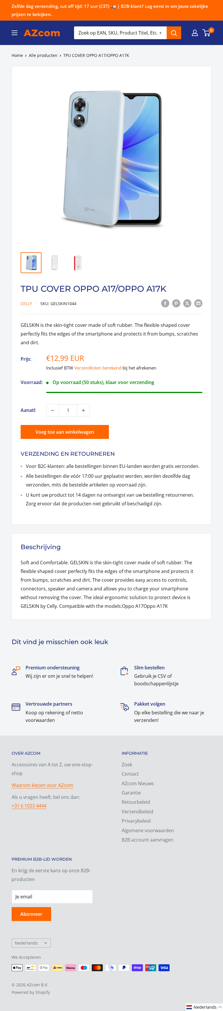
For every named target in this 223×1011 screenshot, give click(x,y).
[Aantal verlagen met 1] (52, 410)
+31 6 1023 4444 (29, 806)
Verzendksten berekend (97, 368)
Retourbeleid (136, 802)
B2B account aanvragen (147, 840)
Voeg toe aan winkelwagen (64, 432)
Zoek (127, 764)
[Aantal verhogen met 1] (83, 410)
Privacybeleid (136, 821)
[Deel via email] (198, 303)
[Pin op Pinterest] (176, 303)
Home (17, 55)
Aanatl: (28, 410)
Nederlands (26, 943)
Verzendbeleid (137, 811)
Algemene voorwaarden (148, 830)
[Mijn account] (195, 33)
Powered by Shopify (31, 992)
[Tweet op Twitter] (187, 303)
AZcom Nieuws (138, 783)
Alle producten (43, 55)
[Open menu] (14, 32)
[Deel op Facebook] (165, 303)
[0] (206, 32)
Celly (26, 303)
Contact (130, 774)
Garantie (131, 793)
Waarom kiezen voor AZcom (42, 785)
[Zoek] (174, 32)
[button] (204, 1007)
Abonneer (31, 914)
